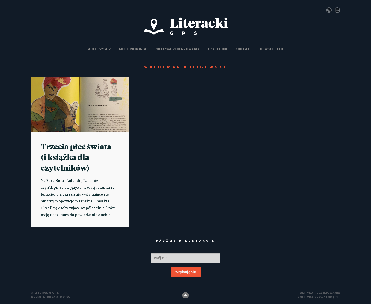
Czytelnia (217, 49)
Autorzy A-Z (99, 49)
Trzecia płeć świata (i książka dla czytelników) (76, 157)
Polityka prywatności (317, 297)
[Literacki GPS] (185, 26)
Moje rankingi (132, 49)
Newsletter (271, 49)
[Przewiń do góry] (185, 295)
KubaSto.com (59, 297)
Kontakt (244, 49)
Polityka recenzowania (177, 49)
